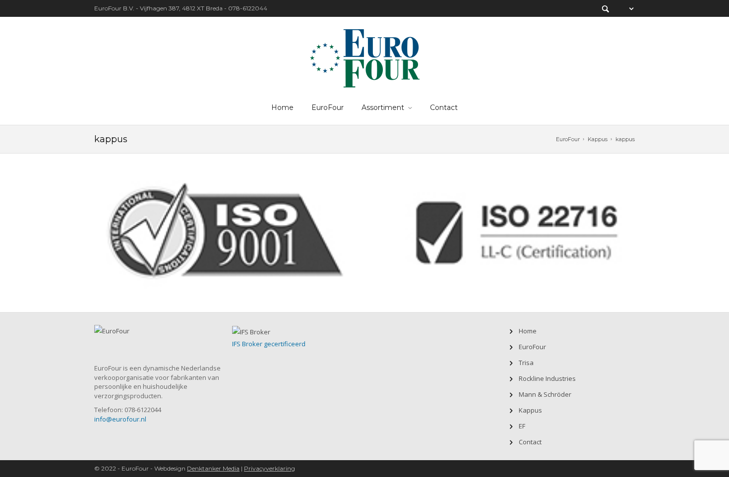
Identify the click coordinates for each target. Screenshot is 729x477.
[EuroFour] (364, 56)
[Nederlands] (626, 8)
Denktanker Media (213, 468)
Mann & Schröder (545, 394)
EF (522, 426)
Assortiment (383, 107)
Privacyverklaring (269, 468)
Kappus (598, 139)
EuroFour (327, 107)
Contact (444, 107)
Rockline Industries (547, 378)
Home (282, 107)
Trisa (526, 362)
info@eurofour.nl (120, 419)
